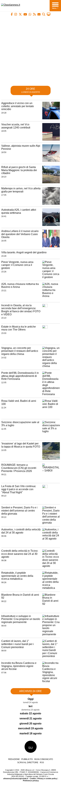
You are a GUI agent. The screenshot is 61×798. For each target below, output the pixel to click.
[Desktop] (48, 14)
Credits (33, 778)
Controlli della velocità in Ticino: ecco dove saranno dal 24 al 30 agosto (19, 553)
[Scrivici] (39, 14)
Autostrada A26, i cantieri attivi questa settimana (18, 211)
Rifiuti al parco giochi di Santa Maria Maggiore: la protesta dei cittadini (19, 170)
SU (30, 747)
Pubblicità (27, 759)
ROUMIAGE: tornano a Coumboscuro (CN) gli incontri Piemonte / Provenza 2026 (18, 467)
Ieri (30, 706)
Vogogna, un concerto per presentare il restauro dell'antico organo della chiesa (19, 351)
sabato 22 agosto (30, 713)
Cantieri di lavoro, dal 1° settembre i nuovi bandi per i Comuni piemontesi (17, 644)
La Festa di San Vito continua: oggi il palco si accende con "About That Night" (18, 489)
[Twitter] (20, 14)
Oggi (31, 699)
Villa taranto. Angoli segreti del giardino (24, 252)
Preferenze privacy (31, 781)
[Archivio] (43, 14)
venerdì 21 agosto (31, 718)
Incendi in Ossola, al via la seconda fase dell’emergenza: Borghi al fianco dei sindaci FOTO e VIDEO (20, 310)
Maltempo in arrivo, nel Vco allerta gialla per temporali (21, 190)
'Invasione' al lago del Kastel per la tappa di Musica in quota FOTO (20, 445)
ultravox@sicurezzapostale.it (15, 778)
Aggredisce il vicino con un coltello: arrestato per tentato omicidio (17, 106)
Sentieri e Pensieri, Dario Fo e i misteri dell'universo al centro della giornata (19, 510)
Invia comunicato (43, 759)
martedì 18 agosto (31, 733)
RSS (42, 762)
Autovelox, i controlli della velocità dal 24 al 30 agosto (21, 531)
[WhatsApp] (30, 14)
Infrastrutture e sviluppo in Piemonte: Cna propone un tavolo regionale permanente (20, 619)
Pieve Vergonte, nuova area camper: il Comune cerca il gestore (17, 265)
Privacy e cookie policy (47, 778)
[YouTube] (25, 14)
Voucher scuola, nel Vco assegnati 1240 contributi (15, 126)
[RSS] (34, 14)
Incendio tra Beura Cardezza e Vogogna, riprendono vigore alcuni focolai (18, 666)
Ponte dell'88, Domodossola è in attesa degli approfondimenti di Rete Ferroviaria (20, 375)
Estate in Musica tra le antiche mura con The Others (18, 328)
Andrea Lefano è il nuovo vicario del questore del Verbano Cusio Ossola (20, 234)
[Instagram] (15, 14)
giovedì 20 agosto (30, 723)
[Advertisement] (30, 49)
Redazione (14, 759)
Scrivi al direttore (27, 762)
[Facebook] (12, 14)
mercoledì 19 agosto (30, 728)
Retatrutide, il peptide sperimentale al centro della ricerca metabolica (17, 575)
